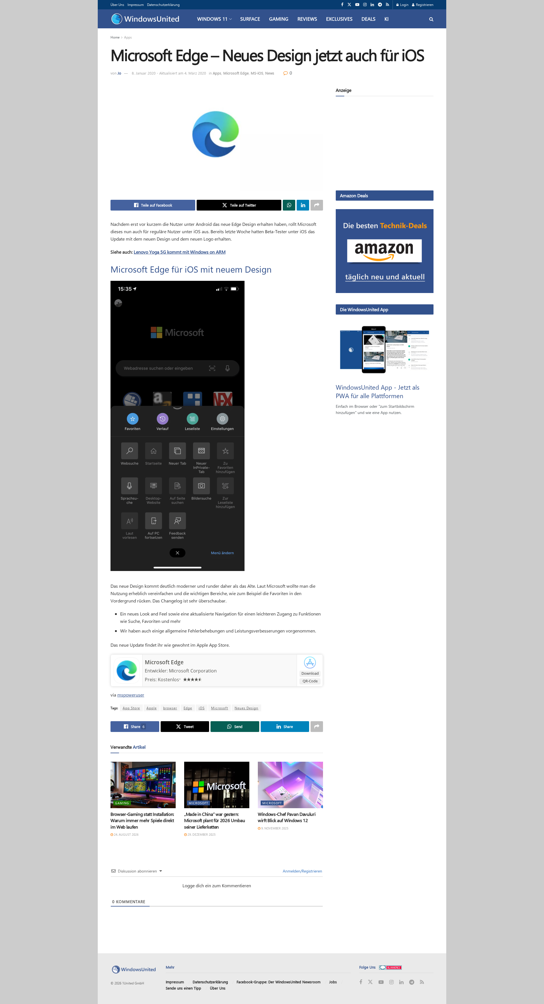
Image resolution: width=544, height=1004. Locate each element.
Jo (119, 73)
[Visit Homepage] (146, 19)
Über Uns (117, 4)
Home (115, 37)
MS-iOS (257, 73)
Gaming (278, 19)
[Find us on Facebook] (342, 4)
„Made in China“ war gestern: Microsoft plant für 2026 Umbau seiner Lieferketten (214, 820)
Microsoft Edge (236, 73)
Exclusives (339, 19)
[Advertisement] (385, 144)
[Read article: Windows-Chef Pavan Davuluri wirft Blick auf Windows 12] (290, 785)
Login (404, 4)
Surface (250, 19)
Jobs (333, 981)
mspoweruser (130, 695)
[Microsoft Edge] (127, 670)
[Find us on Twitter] (349, 4)
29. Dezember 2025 (201, 834)
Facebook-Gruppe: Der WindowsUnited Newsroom (278, 981)
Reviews (307, 19)
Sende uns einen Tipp (183, 988)
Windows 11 (212, 19)
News (269, 73)
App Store (131, 708)
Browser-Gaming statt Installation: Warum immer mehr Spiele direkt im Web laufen (142, 820)
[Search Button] (431, 18)
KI (386, 19)
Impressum (136, 4)
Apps (128, 37)
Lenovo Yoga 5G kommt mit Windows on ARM (180, 252)
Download (310, 673)
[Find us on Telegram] (380, 4)
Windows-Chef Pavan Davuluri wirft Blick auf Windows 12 (286, 817)
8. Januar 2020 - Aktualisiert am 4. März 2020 (169, 73)
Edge (188, 708)
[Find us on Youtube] (357, 4)
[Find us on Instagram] (365, 4)
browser (170, 708)
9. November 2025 (274, 828)
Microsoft (219, 708)
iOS (202, 708)
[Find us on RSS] (387, 4)
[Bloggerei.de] (390, 967)
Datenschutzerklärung (163, 4)
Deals (368, 19)
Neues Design (246, 708)
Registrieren (424, 4)
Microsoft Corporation (193, 671)
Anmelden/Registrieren (302, 871)
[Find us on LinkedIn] (372, 4)
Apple (151, 708)
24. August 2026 (126, 834)
